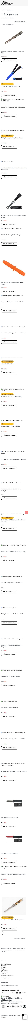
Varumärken (4, 972)
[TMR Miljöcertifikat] (5, 996)
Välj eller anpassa (9, 60)
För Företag (4, 970)
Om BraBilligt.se (6, 964)
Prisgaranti (4, 969)
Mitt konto (4, 965)
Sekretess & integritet (7, 975)
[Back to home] (7, 3)
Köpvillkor (4, 967)
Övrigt (5, 10)
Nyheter (3, 973)
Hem (2, 10)
